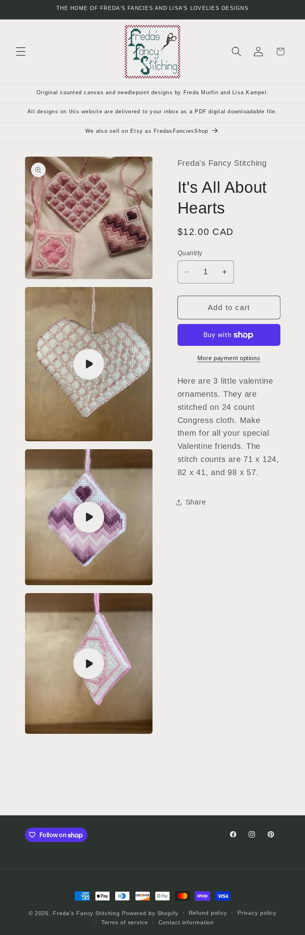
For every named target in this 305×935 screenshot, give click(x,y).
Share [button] (195, 502)
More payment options (229, 358)
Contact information (186, 922)
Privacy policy (256, 913)
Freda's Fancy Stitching (86, 913)
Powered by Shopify (150, 913)
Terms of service (124, 922)
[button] (21, 51)
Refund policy (208, 913)
